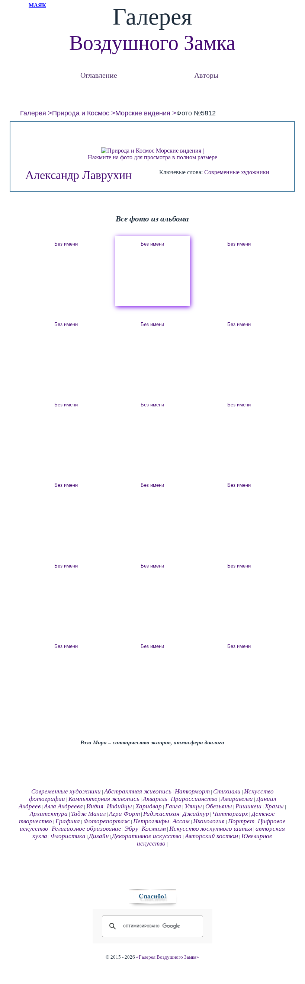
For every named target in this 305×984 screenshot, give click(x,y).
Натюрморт (192, 791)
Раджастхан (161, 813)
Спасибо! (152, 896)
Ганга (173, 806)
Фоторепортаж (106, 821)
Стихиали (227, 791)
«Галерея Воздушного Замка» (167, 957)
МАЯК (37, 5)
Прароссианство (194, 798)
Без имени (66, 244)
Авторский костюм (211, 836)
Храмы (274, 806)
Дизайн (99, 836)
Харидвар (148, 806)
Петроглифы (151, 821)
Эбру (131, 828)
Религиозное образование (86, 828)
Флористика (68, 836)
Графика (67, 821)
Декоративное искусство (147, 836)
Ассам (181, 821)
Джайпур (196, 813)
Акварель (155, 798)
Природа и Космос (80, 113)
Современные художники (236, 172)
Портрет (241, 821)
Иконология (209, 821)
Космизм (154, 828)
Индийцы (119, 806)
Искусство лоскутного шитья (210, 828)
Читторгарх (230, 813)
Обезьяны (218, 806)
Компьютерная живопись (103, 798)
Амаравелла (237, 798)
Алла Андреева (63, 806)
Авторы (206, 75)
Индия (94, 806)
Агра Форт (124, 813)
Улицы (193, 806)
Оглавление (98, 75)
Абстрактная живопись (137, 791)
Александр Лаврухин (78, 175)
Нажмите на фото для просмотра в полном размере (152, 157)
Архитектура (49, 813)
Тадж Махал (88, 813)
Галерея (33, 113)
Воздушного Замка (152, 42)
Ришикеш (248, 806)
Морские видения (142, 113)
